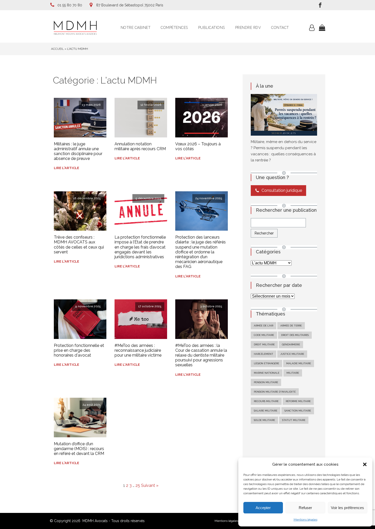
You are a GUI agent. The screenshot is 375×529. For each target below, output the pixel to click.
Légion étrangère (266, 363)
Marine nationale (266, 372)
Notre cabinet (136, 28)
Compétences (174, 28)
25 (137, 485)
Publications (211, 28)
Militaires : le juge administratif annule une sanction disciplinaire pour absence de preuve (78, 151)
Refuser (305, 508)
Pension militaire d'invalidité (275, 391)
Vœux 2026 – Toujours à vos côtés (198, 146)
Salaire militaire (265, 410)
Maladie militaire (298, 363)
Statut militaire (293, 420)
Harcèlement (263, 353)
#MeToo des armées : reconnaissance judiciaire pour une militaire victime (138, 350)
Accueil (57, 49)
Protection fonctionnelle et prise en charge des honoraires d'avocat (79, 350)
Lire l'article (66, 168)
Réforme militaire (298, 401)
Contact (280, 28)
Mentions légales (305, 519)
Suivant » (149, 485)
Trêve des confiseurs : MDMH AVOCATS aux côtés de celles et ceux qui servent (79, 244)
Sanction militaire (297, 410)
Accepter (263, 508)
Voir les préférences (347, 508)
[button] (364, 464)
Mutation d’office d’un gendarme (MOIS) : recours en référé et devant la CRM (79, 448)
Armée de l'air (263, 325)
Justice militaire (292, 353)
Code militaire (264, 335)
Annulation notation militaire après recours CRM (140, 146)
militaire (292, 372)
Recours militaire (266, 401)
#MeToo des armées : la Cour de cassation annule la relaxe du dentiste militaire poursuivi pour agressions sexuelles (201, 355)
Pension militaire (266, 382)
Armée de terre (291, 325)
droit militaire (264, 344)
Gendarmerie (291, 344)
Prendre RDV (248, 28)
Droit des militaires (295, 335)
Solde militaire (264, 420)
